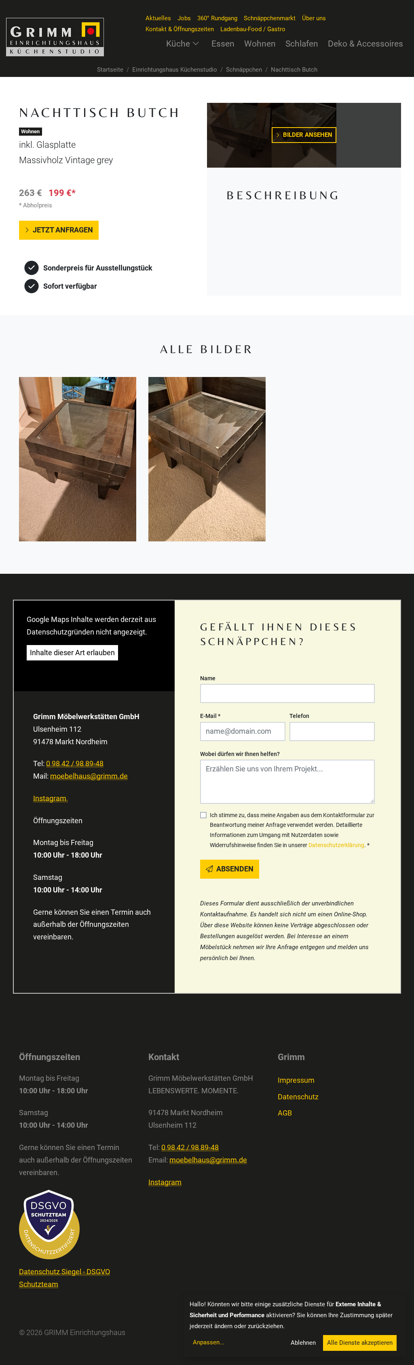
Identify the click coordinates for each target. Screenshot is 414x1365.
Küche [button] (178, 43)
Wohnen (260, 43)
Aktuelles (158, 18)
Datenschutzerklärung (336, 845)
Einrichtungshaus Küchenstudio (174, 69)
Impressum (296, 1080)
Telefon (299, 716)
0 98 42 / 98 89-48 (75, 764)
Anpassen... (208, 1342)
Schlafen (301, 43)
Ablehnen (303, 1342)
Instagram (50, 798)
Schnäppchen (244, 69)
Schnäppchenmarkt (270, 18)
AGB (285, 1113)
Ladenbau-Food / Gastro (252, 29)
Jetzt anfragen (63, 230)
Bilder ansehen (307, 134)
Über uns (314, 18)
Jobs (184, 18)
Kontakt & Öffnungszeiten (180, 29)
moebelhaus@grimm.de (89, 776)
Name (207, 678)
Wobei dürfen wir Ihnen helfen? (240, 754)
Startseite (110, 69)
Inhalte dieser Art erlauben (72, 653)
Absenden (234, 869)
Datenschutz (298, 1097)
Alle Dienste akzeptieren (360, 1342)
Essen (222, 43)
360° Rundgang (217, 18)
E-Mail (210, 716)
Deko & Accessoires (365, 43)
